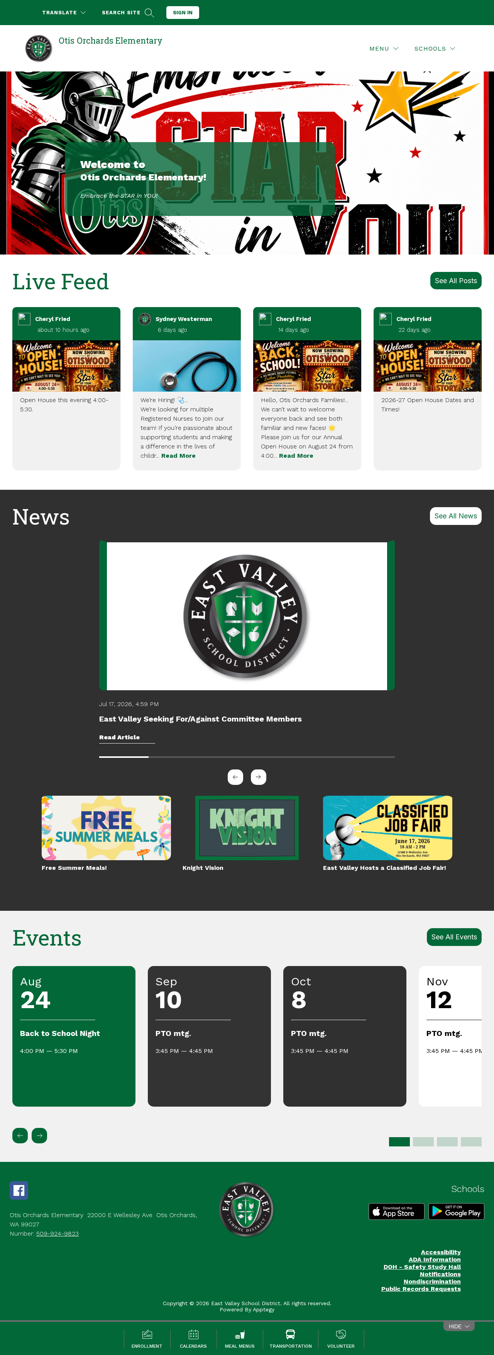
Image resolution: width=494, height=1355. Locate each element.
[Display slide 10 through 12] (471, 1141)
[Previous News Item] (235, 777)
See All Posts (456, 281)
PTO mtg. (173, 1033)
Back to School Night (60, 1033)
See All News (456, 516)
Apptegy (263, 1309)
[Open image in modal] (66, 366)
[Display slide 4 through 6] (423, 1141)
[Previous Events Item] (20, 1135)
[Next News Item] (258, 777)
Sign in (183, 12)
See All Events (454, 937)
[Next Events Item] (39, 1135)
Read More (178, 455)
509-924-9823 (57, 1233)
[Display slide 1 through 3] (399, 1141)
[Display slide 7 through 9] (447, 1141)
